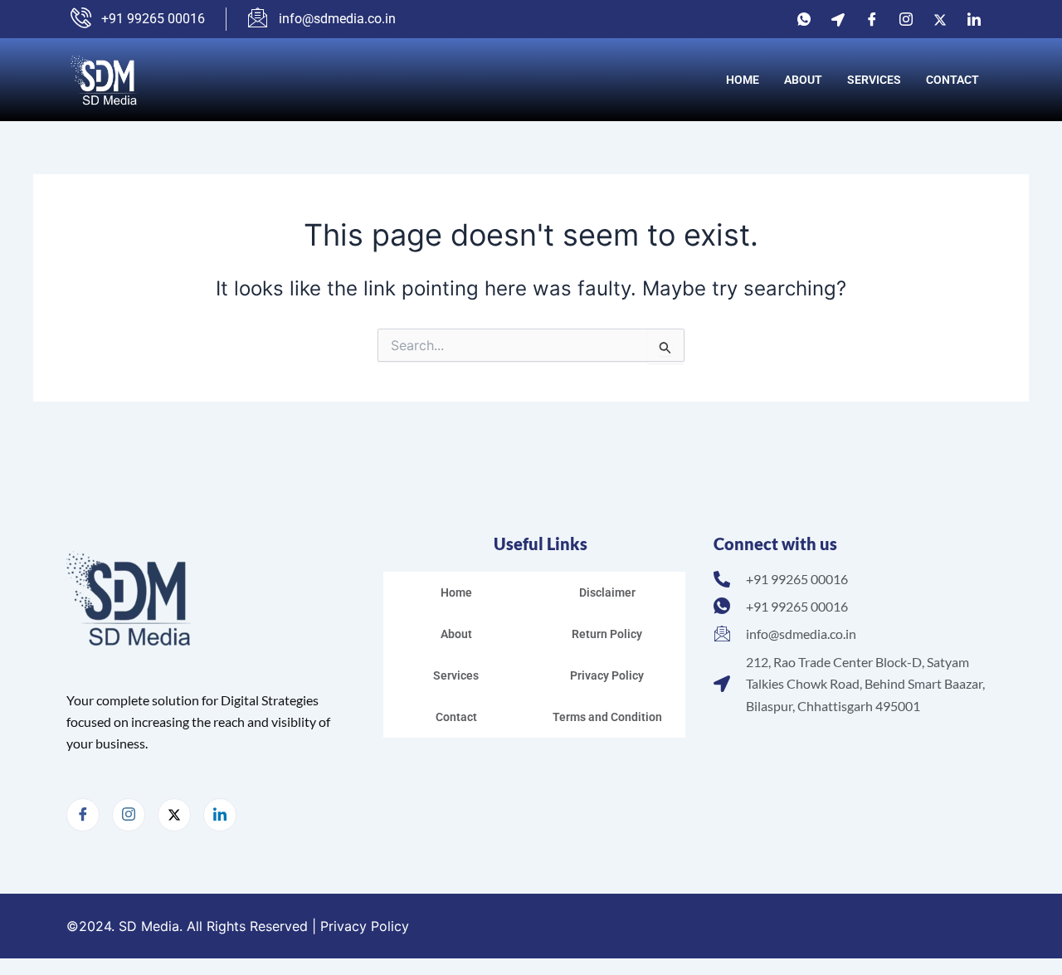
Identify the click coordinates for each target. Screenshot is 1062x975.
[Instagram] (906, 19)
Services (874, 79)
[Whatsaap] (804, 19)
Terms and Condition (607, 717)
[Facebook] (872, 19)
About (803, 79)
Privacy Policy (607, 675)
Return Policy (607, 634)
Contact (952, 79)
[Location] (838, 19)
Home (742, 79)
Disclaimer (607, 592)
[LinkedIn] (974, 19)
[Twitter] (940, 19)
